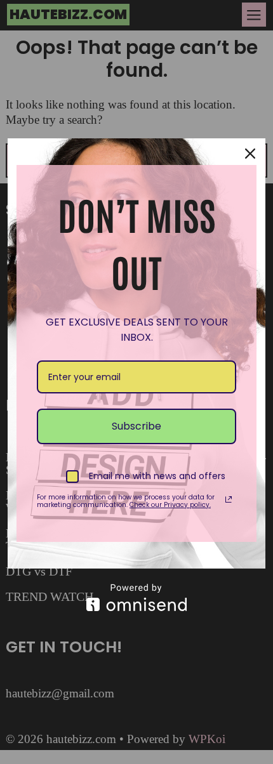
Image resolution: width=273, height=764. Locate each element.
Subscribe (136, 426)
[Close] (250, 153)
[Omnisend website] (136, 597)
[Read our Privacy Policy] (228, 499)
